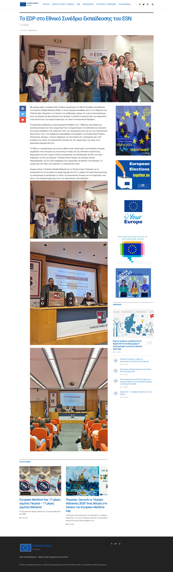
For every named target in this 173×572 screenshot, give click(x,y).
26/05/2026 (70, 524)
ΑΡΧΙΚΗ (46, 4)
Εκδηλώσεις (32, 30)
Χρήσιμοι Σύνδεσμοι (106, 4)
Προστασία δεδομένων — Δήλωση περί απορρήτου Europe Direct (43, 557)
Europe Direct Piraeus (63, 4)
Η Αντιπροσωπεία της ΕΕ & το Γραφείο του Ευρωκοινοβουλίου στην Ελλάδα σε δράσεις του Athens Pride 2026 (136, 381)
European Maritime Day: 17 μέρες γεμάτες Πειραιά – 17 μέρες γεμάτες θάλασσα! (39, 503)
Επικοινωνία (124, 4)
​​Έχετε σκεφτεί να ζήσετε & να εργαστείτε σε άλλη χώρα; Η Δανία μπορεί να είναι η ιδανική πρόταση (127, 345)
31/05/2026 (24, 518)
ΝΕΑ (78, 4)
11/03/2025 (23, 30)
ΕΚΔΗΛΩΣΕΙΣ (88, 4)
